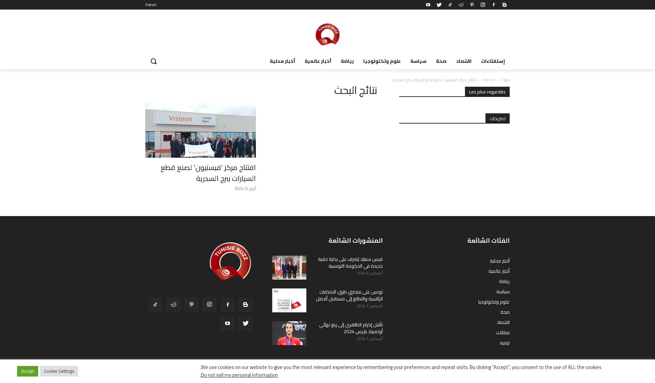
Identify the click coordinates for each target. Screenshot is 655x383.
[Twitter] (439, 5)
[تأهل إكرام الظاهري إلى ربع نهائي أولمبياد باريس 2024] (289, 333)
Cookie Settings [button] (59, 371)
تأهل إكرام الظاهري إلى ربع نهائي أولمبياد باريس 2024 (351, 328)
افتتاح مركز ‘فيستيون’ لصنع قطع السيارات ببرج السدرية (208, 173)
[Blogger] (504, 5)
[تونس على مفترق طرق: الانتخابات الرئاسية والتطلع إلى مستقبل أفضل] (289, 300)
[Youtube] (428, 5)
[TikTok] (450, 5)
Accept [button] (27, 371)
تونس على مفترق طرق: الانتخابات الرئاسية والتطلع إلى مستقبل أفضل (349, 295)
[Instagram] (483, 5)
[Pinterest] (472, 5)
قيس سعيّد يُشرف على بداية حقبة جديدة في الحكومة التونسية (350, 262)
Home (489, 80)
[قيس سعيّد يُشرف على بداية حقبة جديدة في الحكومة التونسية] (289, 268)
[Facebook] (494, 5)
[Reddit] (461, 5)
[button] (153, 61)
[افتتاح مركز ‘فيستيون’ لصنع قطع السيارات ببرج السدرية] (200, 130)
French (151, 4)
